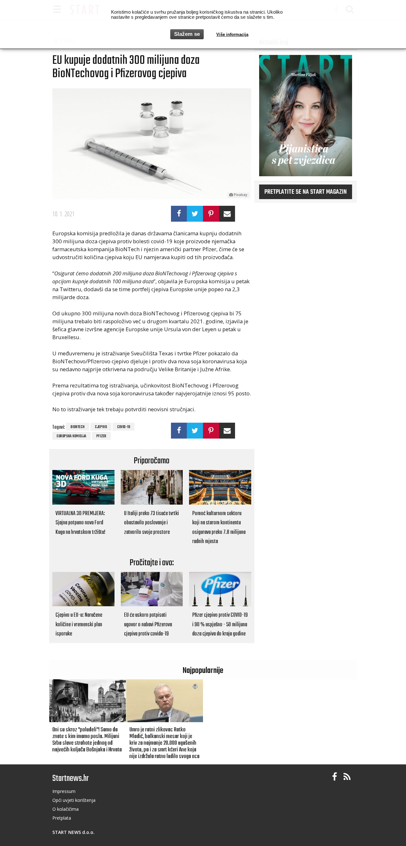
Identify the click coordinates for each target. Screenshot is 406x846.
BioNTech (77, 427)
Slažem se (187, 34)
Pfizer (101, 436)
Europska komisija (71, 436)
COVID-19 (123, 427)
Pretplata (61, 818)
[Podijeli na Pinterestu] (211, 214)
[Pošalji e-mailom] (227, 214)
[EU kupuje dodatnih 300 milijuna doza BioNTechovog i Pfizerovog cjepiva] (151, 143)
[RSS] (347, 777)
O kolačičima (65, 809)
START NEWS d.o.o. (73, 832)
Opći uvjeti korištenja (73, 800)
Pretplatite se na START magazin (306, 192)
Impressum (63, 791)
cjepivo (101, 427)
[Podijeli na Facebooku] (179, 214)
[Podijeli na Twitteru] (195, 214)
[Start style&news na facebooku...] (334, 777)
